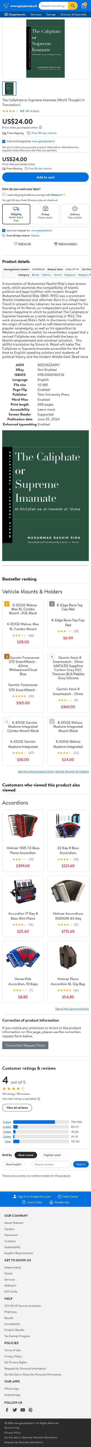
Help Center (70, 1196)
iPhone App (11, 1388)
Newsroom (11, 1235)
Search (81, 1164)
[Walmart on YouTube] (22, 1410)
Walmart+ (10, 1285)
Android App (12, 1395)
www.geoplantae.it (43, 141)
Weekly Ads (62, 1202)
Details (35, 235)
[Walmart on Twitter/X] (14, 1410)
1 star (8, 1141)
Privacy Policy (13, 1356)
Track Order (34, 1202)
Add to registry (68, 244)
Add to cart (45, 177)
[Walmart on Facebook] (6, 1410)
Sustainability (12, 1247)
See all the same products (72, 1009)
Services (36, 14)
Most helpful (13, 1164)
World (57, 275)
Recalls (8, 1318)
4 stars (7, 1126)
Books (35, 275)
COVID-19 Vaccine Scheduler (22, 1306)
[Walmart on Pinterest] (30, 1410)
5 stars (7, 1122)
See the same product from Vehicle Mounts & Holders (53, 771)
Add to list (24, 244)
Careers (9, 1229)
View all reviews (17, 1107)
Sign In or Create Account (34, 1196)
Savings (50, 14)
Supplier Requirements (18, 1253)
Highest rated (52, 1155)
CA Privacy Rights (15, 1362)
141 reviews (32, 111)
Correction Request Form (25, 1045)
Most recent (25, 1155)
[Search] (73, 6)
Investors (10, 1241)
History (46, 275)
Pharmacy (10, 1312)
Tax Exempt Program (17, 1336)
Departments (17, 14)
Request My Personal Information (25, 1368)
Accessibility (12, 1324)
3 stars (7, 1131)
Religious (69, 275)
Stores (8, 1273)
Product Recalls (14, 1330)
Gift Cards (10, 1291)
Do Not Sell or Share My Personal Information (32, 1374)
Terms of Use (12, 1350)
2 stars (7, 1136)
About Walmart (13, 1223)
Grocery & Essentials (73, 14)
